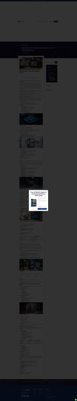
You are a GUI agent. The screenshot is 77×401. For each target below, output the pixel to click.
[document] (38, 200)
